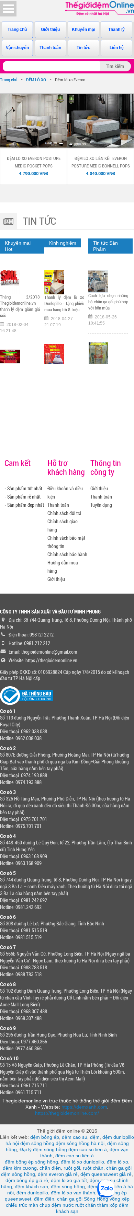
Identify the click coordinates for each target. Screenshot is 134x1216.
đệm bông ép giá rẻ (26, 1180)
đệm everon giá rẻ (58, 1174)
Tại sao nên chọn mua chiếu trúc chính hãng (108, 320)
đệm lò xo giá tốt (69, 1180)
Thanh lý (116, 29)
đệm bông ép (44, 1137)
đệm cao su (74, 1137)
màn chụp (39, 1205)
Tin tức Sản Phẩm (105, 246)
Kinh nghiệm (62, 243)
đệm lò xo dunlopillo (82, 1162)
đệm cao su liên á (87, 1149)
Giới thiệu (50, 29)
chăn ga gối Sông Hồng (82, 1199)
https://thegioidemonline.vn (51, 660)
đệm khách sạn (31, 1186)
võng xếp (120, 1199)
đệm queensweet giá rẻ (106, 1174)
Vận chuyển (17, 47)
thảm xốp (107, 1205)
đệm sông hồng (37, 1143)
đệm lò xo (117, 1162)
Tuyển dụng (101, 505)
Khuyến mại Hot (18, 246)
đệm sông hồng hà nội (80, 1143)
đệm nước (63, 1205)
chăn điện (50, 1168)
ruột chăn (93, 1168)
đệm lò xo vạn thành (73, 1192)
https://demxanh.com (84, 1107)
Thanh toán (50, 47)
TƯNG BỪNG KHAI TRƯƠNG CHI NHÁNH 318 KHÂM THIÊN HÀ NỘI (64, 328)
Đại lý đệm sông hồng (43, 1149)
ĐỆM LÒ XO (36, 79)
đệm (95, 1137)
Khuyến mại (83, 29)
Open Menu (8, 8)
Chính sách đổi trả (64, 513)
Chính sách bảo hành (67, 554)
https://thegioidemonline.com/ (67, 1113)
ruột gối (72, 1168)
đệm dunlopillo (32, 1192)
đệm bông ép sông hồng (31, 1162)
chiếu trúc (16, 1205)
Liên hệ (117, 47)
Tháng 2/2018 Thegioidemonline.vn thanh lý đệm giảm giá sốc (20, 306)
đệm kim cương (20, 1168)
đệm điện (44, 1199)
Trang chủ (17, 29)
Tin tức (83, 47)
